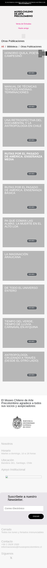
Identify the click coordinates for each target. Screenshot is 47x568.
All (2, 46)
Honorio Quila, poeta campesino (22, 54)
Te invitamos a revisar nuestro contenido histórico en (25, 3)
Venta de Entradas (23, 24)
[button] (23, 36)
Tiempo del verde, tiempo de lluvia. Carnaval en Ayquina (21, 324)
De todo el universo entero (21, 289)
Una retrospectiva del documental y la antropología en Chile (23, 123)
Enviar (36, 516)
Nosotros (7, 443)
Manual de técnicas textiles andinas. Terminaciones (21, 89)
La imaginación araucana (16, 256)
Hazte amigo (23, 28)
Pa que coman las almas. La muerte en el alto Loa (23, 223)
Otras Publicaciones (31, 46)
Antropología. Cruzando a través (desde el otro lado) (21, 357)
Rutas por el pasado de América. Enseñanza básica (23, 190)
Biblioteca (12, 46)
